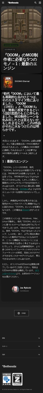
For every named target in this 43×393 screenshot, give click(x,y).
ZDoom (26, 210)
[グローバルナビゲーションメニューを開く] (3, 2)
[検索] (35, 2)
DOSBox (24, 189)
